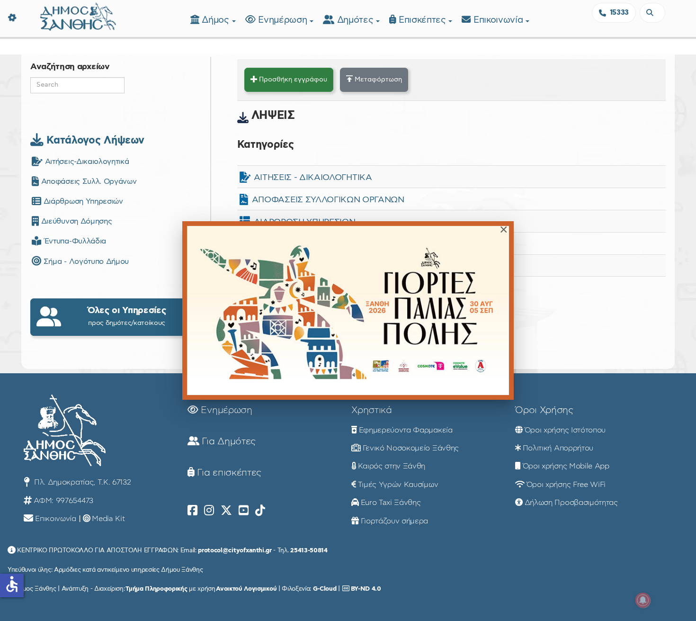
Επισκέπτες (423, 20)
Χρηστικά (371, 410)
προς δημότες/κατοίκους (127, 316)
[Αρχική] (78, 15)
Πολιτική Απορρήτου (558, 448)
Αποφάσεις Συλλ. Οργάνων (87, 181)
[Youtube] (244, 510)
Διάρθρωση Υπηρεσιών (82, 201)
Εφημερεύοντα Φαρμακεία (406, 430)
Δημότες (356, 20)
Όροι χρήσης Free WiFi (566, 484)
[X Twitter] (226, 510)
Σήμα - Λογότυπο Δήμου (85, 261)
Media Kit (108, 518)
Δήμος (217, 20)
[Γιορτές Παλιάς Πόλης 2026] (348, 310)
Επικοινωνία (499, 20)
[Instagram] (209, 510)
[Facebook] (192, 510)
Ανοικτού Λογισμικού (246, 588)
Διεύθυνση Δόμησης (75, 221)
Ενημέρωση (284, 20)
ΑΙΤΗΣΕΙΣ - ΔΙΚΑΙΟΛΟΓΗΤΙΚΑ (313, 177)
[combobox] (652, 13)
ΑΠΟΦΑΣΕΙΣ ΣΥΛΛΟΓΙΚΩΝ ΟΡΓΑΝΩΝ (328, 200)
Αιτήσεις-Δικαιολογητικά (86, 161)
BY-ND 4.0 (366, 588)
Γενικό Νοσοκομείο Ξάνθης (411, 448)
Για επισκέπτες (228, 472)
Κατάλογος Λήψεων (94, 140)
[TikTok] (260, 510)
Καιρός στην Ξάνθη (392, 466)
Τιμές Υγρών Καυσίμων (398, 484)
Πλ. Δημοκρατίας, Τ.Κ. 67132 (81, 482)
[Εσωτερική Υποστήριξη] (12, 16)
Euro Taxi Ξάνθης (391, 502)
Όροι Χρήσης (544, 410)
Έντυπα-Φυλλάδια (73, 241)
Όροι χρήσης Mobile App (566, 466)
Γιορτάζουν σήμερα (394, 521)
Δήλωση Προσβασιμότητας (571, 502)
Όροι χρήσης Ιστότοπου (565, 430)
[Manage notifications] (643, 600)
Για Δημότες (227, 441)
